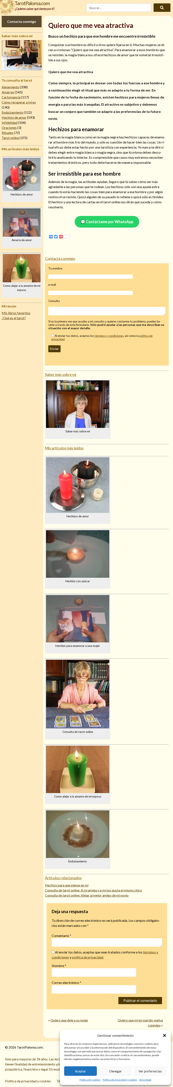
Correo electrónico (66, 982)
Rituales (7, 133)
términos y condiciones (109, 335)
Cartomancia (11, 97)
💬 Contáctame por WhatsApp (107, 221)
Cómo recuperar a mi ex (19, 102)
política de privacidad (87, 957)
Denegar (115, 1071)
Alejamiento (10, 87)
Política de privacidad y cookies (120, 1079)
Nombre (59, 966)
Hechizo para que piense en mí (66, 885)
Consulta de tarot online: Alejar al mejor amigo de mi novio (86, 895)
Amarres (8, 92)
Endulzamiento (12, 112)
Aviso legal (145, 1079)
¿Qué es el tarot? (14, 318)
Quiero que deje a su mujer (69, 1020)
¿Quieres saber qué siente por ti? (34, 9)
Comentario (61, 936)
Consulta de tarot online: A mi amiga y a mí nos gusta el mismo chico (93, 890)
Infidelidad (9, 122)
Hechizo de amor (14, 117)
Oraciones (9, 128)
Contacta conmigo (21, 21)
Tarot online (10, 138)
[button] (164, 1035)
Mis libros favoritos (16, 313)
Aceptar (80, 1071)
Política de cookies (90, 1079)
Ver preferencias (150, 1071)
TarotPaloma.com (32, 3)
